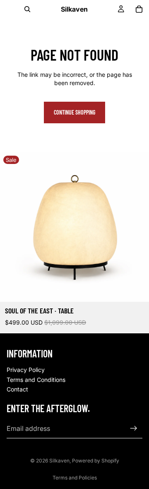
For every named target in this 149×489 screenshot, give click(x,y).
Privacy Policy (26, 369)
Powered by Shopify (95, 460)
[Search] (27, 9)
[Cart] (139, 9)
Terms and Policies (75, 477)
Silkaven (59, 460)
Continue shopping (74, 112)
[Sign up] (133, 428)
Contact (17, 389)
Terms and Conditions (36, 379)
